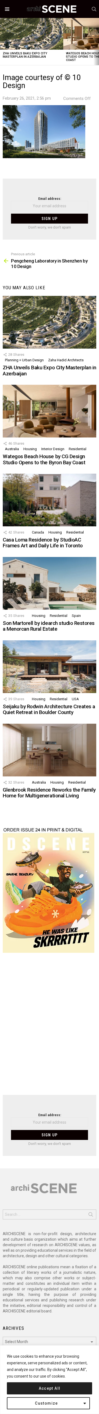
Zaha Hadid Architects (66, 360)
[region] (49, 1379)
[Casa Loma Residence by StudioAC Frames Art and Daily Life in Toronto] (49, 500)
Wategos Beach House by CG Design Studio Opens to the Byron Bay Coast (44, 459)
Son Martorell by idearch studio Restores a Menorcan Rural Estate (49, 626)
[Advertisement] (49, 1027)
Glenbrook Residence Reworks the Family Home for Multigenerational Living (49, 793)
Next (96, 41)
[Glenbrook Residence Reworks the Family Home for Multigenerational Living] (49, 750)
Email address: (49, 199)
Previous (3, 41)
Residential (77, 449)
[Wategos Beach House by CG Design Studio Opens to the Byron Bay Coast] (49, 411)
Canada (38, 532)
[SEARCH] (94, 9)
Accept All (50, 1388)
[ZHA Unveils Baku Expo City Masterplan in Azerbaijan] (31, 34)
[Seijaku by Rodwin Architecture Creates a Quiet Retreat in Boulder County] (49, 666)
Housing (30, 449)
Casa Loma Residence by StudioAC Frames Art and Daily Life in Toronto (43, 543)
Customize (46, 1403)
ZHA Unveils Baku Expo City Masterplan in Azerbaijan (25, 55)
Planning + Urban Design (24, 360)
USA (75, 699)
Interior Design (52, 449)
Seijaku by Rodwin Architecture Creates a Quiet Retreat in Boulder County (49, 709)
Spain (76, 616)
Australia (12, 449)
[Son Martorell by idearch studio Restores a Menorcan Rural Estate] (49, 583)
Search (90, 1215)
